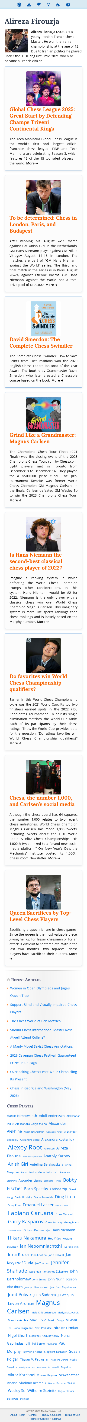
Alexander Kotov (54, 1131)
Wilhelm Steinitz (41, 1390)
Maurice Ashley (18, 1320)
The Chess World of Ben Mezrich (35, 1021)
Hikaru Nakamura (27, 1238)
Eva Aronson (61, 1205)
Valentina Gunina (59, 1359)
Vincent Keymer (47, 1375)
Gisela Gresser (15, 1230)
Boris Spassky (36, 1188)
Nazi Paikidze (43, 1328)
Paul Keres (52, 1343)
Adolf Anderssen (52, 1115)
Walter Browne (57, 1383)
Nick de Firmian (66, 1327)
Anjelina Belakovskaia (46, 1164)
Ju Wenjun (66, 1295)
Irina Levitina (39, 1255)
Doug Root (14, 1205)
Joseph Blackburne (36, 1287)
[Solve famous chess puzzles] (58, 5)
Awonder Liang (30, 1180)
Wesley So (17, 1390)
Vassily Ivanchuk (27, 1367)
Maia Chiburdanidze (44, 1312)
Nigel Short (17, 1335)
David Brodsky (23, 1197)
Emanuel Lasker (38, 1204)
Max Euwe (38, 1320)
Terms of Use (72, 1414)
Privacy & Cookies (51, 1414)
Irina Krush (18, 1254)
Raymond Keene (32, 1351)
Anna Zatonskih (48, 1172)
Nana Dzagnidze (23, 1328)
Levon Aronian (21, 1303)
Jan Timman (42, 1263)
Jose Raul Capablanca (63, 1287)
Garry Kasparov (26, 1221)
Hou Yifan (54, 1238)
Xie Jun (61, 1391)
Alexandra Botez (29, 1139)
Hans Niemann (63, 1230)
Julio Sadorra (44, 1294)
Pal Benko (38, 1344)
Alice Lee (49, 1148)
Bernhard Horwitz (52, 1180)
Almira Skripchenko (32, 1156)
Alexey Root (25, 1147)
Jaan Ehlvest (56, 1255)
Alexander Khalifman (34, 1131)
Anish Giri (18, 1164)
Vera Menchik (43, 1367)
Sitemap (56, 1418)
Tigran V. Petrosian (34, 1359)
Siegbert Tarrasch (55, 1352)
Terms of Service (39, 1418)
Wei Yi (71, 1383)
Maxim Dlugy (56, 1320)
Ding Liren (65, 1196)
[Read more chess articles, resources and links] (48, 5)
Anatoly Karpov (56, 1155)
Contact (33, 1414)
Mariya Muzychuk (68, 1312)
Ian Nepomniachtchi (41, 1246)
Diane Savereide (43, 1197)
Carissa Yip (58, 1189)
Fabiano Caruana (31, 1213)
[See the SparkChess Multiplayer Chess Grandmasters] (38, 5)
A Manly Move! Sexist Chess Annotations (41, 1046)
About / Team (17, 1414)
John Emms (39, 1279)
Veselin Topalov (61, 1367)
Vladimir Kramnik (32, 1383)
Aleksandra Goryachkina (31, 1124)
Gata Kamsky (53, 1222)
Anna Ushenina (28, 1172)
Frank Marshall (64, 1214)
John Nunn (56, 1279)
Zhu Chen (24, 1398)
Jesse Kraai (35, 1271)
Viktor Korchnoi (21, 1374)
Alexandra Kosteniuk (57, 1139)
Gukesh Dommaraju (37, 1230)
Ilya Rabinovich (71, 1246)
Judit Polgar (20, 1294)
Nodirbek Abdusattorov (44, 1336)
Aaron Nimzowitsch (22, 1115)
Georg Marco (72, 1222)
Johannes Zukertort (55, 1271)
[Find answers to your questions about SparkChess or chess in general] (68, 5)
